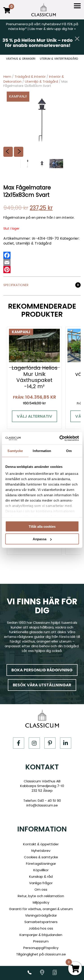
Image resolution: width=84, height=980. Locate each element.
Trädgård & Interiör (30, 76)
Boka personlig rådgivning (42, 670)
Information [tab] (42, 450)
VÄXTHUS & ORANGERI (20, 59)
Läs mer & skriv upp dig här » (53, 28)
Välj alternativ (34, 416)
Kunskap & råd (41, 876)
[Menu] (77, 5)
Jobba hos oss (41, 928)
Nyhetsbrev (40, 850)
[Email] (7, 262)
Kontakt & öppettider (41, 844)
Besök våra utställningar (42, 685)
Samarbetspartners (41, 921)
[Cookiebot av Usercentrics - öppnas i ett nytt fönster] (60, 438)
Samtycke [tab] (15, 450)
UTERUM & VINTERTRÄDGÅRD (59, 59)
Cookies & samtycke (41, 857)
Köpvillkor (41, 870)
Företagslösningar (41, 863)
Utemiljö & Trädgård (41, 81)
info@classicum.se (42, 805)
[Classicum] (43, 9)
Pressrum (41, 941)
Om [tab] (69, 450)
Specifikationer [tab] (15, 285)
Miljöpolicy (41, 902)
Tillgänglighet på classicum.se (41, 954)
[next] (18, 152)
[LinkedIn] (65, 743)
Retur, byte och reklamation (41, 896)
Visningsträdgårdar (41, 915)
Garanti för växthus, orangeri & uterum (41, 909)
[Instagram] (34, 743)
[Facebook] (7, 255)
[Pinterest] (7, 269)
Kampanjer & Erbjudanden (40, 934)
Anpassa (39, 539)
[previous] (8, 152)
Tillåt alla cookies (42, 526)
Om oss (40, 889)
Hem (7, 76)
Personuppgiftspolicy (40, 947)
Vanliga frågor (41, 883)
